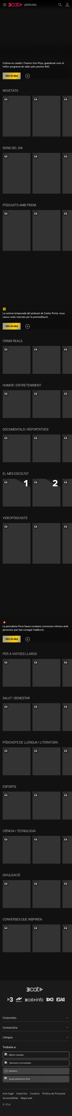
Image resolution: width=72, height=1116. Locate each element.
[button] (36, 1017)
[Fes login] (67, 5)
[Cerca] (61, 5)
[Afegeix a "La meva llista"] (27, 76)
